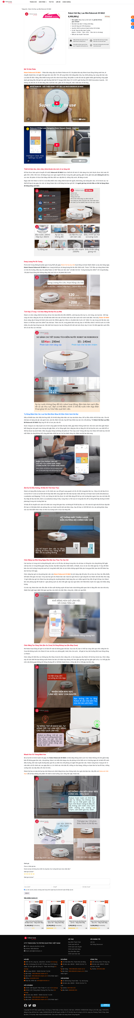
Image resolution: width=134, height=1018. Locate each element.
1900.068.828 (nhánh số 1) (40, 973)
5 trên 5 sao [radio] (34, 874)
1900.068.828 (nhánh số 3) (40, 976)
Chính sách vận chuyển (75, 946)
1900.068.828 (34, 948)
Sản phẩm (42, 2)
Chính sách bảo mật (74, 953)
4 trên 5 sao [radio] (31, 874)
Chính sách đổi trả (73, 944)
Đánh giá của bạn (29, 871)
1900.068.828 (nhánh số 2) (40, 997)
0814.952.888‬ (101, 969)
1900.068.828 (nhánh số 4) (40, 999)
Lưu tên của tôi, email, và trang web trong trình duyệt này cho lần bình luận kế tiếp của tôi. (49, 890)
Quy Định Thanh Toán (74, 942)
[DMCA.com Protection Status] (105, 1005)
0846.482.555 (73, 990)
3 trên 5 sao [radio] (29, 874)
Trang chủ (33, 2)
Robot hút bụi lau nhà (68, 265)
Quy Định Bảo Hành (74, 951)
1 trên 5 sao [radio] (25, 874)
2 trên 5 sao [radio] (27, 874)
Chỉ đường (54, 962)
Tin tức (51, 2)
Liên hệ (58, 2)
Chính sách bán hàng (74, 949)
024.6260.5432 (34, 978)
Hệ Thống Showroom (96, 944)
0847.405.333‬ (71, 988)
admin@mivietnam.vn (35, 951)
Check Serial (67, 2)
